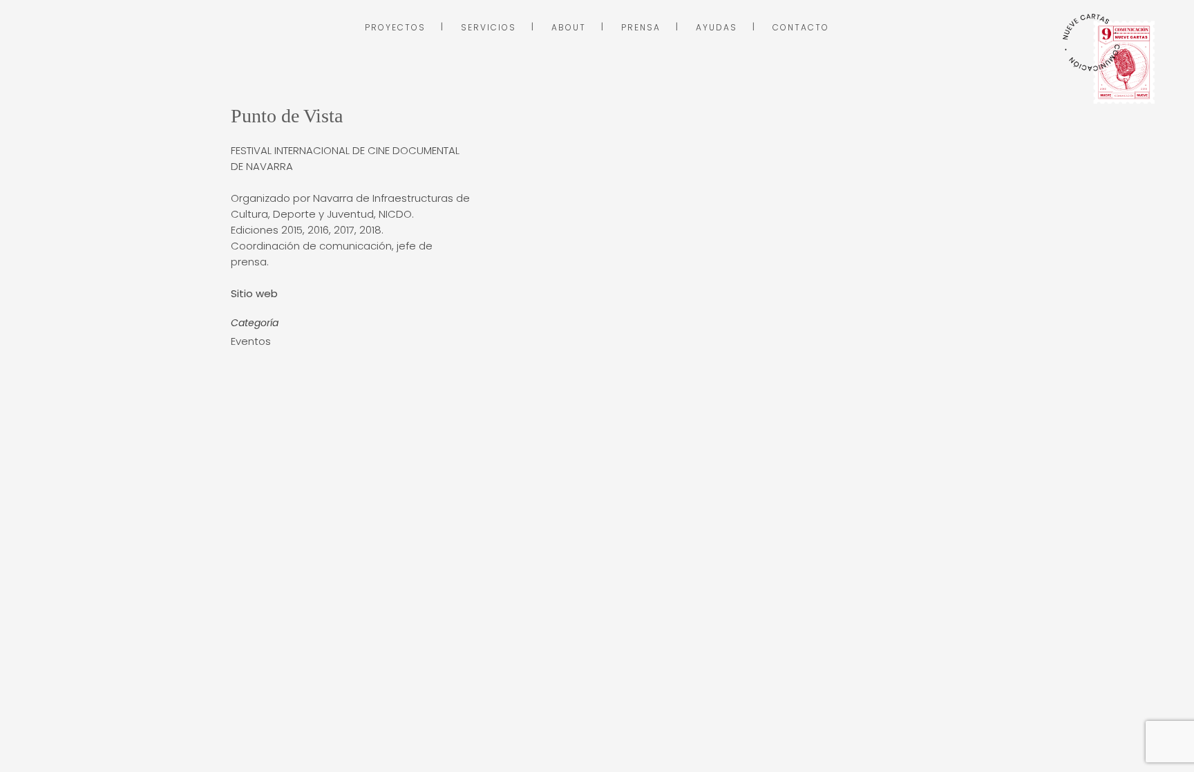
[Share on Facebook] (238, 375)
